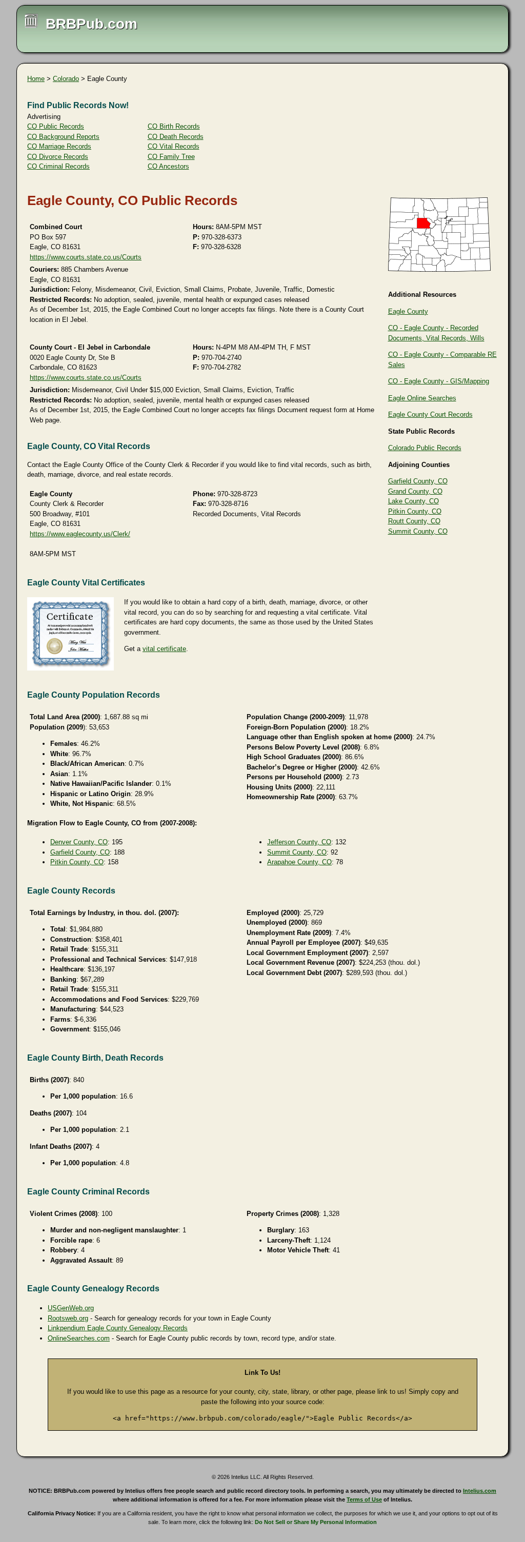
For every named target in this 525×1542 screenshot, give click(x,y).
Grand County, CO (415, 491)
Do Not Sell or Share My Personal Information (316, 1522)
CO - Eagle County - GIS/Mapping (438, 381)
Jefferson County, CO (299, 842)
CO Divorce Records (57, 156)
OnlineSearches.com (79, 1338)
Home (36, 79)
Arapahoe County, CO (299, 862)
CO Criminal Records (58, 166)
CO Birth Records (174, 126)
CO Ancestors (168, 166)
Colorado (66, 79)
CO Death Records (176, 136)
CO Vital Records (173, 146)
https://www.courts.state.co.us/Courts (86, 257)
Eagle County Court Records (430, 414)
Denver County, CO (79, 842)
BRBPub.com (91, 24)
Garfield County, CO (418, 481)
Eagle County (408, 311)
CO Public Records (55, 126)
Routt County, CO (414, 521)
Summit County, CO (418, 531)
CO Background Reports (63, 136)
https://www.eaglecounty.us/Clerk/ (80, 534)
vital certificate (164, 649)
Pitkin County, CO (414, 511)
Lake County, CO (413, 501)
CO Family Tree (171, 156)
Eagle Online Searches (422, 398)
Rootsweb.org (68, 1318)
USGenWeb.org (71, 1308)
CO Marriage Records (59, 146)
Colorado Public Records (424, 448)
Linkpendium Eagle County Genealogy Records (118, 1328)
